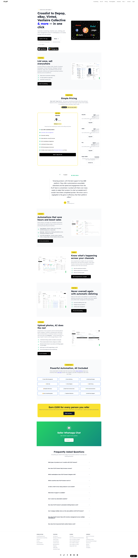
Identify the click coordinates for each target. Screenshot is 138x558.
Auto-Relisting (56, 541)
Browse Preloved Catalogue (91, 541)
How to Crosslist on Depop (75, 539)
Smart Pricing (55, 539)
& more (43, 23)
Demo (55, 38)
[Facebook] (67, 555)
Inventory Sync (56, 542)
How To (101, 1)
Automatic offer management (47, 132)
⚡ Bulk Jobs (47, 383)
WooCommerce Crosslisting (42, 537)
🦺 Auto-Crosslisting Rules (48, 393)
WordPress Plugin (56, 549)
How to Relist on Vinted (74, 544)
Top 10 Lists (88, 542)
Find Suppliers (112, 1)
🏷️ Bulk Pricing (90, 383)
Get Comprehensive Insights (80, 276)
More (123, 1)
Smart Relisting (43, 228)
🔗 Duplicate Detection (69, 393)
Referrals (88, 545)
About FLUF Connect (90, 536)
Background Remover (57, 537)
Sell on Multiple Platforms (74, 541)
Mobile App (55, 547)
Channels (119, 1)
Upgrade (90, 122)
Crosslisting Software (41, 536)
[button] (125, 1)
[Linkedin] (70, 555)
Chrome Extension (40, 544)
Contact (129, 1)
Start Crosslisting (43, 83)
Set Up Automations (44, 241)
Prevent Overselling (78, 310)
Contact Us (90, 162)
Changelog (88, 547)
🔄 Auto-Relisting (69, 379)
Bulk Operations (56, 544)
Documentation (40, 542)
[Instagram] (60, 555)
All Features (55, 536)
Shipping (54, 545)
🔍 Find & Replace (69, 383)
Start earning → (69, 413)
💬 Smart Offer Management (47, 379)
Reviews (87, 544)
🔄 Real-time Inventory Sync (68, 388)
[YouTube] (77, 555)
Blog (87, 537)
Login (133, 1)
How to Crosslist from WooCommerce (77, 537)
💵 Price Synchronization (90, 388)
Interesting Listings (90, 539)
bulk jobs (59, 372)
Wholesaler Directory (58, 150)
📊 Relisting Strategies (90, 379)
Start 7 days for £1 (57, 154)
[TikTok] (64, 555)
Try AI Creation (43, 353)
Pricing (106, 1)
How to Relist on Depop (74, 542)
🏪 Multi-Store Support (90, 393)
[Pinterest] (74, 555)
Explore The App (43, 38)
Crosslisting (95, 1)
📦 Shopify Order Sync (47, 388)
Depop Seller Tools (73, 545)
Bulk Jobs (42, 231)
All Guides (71, 536)
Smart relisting (79, 371)
